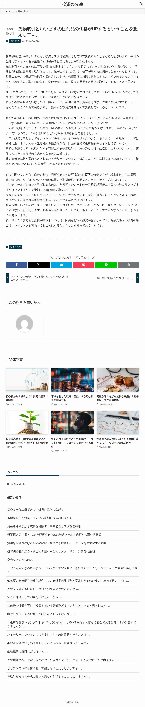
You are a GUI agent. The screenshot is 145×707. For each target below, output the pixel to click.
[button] (16, 265)
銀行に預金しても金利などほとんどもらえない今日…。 (42, 613)
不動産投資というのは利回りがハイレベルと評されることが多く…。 (51, 643)
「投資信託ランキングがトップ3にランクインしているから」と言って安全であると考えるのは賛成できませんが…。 (71, 624)
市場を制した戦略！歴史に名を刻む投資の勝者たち (39, 517)
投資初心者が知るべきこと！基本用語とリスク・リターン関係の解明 (51, 551)
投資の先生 (72, 4)
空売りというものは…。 (22, 559)
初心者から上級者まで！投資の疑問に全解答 (35, 509)
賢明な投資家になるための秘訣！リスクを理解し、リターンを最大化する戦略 (56, 543)
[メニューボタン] (4, 4)
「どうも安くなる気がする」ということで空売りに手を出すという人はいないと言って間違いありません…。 (72, 570)
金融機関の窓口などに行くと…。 (28, 651)
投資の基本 (15, 41)
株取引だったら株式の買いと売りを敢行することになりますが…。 (49, 676)
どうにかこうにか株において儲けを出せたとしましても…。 (45, 668)
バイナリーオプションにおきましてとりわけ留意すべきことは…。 (49, 634)
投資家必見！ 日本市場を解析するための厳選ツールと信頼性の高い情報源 (54, 534)
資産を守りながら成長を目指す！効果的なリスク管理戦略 (44, 526)
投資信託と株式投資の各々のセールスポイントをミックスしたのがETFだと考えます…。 (63, 659)
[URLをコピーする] (128, 265)
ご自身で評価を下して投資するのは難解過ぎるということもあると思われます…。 (59, 605)
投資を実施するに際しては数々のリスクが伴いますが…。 (44, 588)
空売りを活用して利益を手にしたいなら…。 (35, 597)
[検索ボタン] (141, 4)
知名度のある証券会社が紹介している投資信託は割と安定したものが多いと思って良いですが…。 (69, 580)
